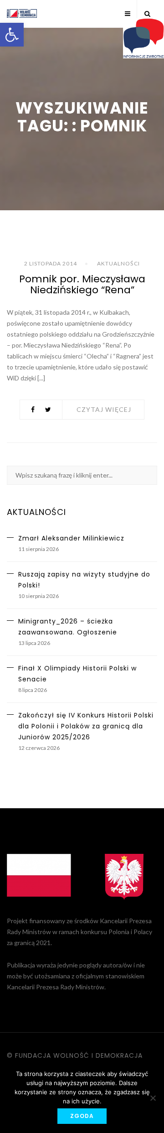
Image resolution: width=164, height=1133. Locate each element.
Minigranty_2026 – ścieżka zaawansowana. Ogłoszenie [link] (67, 627)
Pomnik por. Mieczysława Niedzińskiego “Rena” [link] (82, 284)
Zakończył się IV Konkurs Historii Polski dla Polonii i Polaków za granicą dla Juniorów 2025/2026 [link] (86, 726)
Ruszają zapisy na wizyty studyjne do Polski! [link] (84, 580)
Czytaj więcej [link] (104, 409)
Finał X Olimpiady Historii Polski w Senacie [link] (77, 674)
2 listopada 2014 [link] (50, 263)
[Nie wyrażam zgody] (152, 1097)
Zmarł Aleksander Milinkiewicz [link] (71, 538)
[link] (12, 35)
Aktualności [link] (118, 263)
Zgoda (82, 1116)
